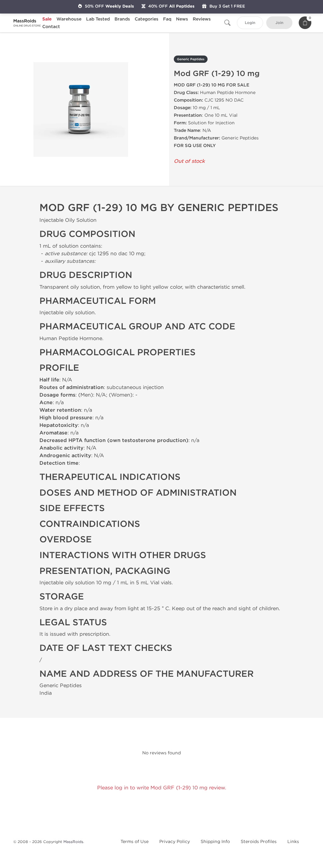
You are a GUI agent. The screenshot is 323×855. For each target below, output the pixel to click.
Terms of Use (134, 841)
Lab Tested (98, 19)
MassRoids (73, 842)
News (182, 19)
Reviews (202, 19)
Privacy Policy (174, 841)
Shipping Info (215, 841)
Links (293, 841)
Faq (167, 19)
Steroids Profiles (259, 841)
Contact (51, 26)
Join (279, 23)
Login (250, 23)
